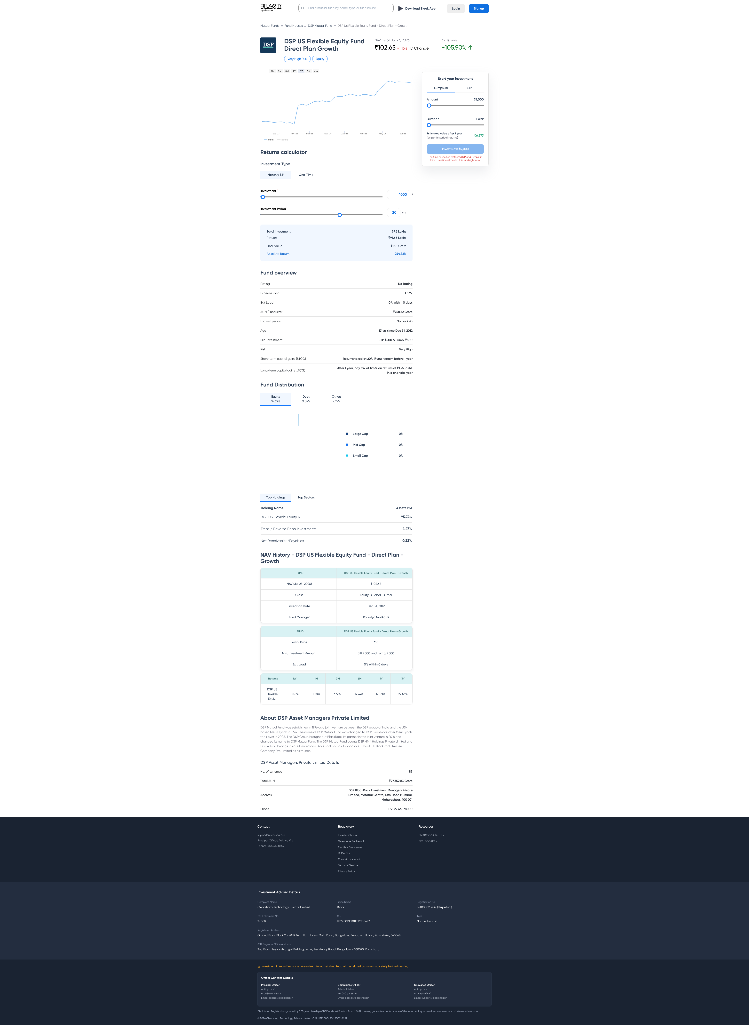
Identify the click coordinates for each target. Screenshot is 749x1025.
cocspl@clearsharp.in (357, 997)
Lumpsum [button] (441, 88)
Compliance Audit (349, 859)
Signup (479, 8)
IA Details (344, 853)
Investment (268, 191)
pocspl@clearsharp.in (281, 997)
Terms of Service (348, 865)
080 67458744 (273, 993)
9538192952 (424, 993)
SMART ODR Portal (431, 835)
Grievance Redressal (351, 841)
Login (456, 8)
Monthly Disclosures (350, 847)
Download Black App (420, 8)
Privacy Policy (346, 871)
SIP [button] (469, 88)
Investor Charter (348, 835)
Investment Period (273, 209)
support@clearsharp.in (271, 835)
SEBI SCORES (428, 841)
